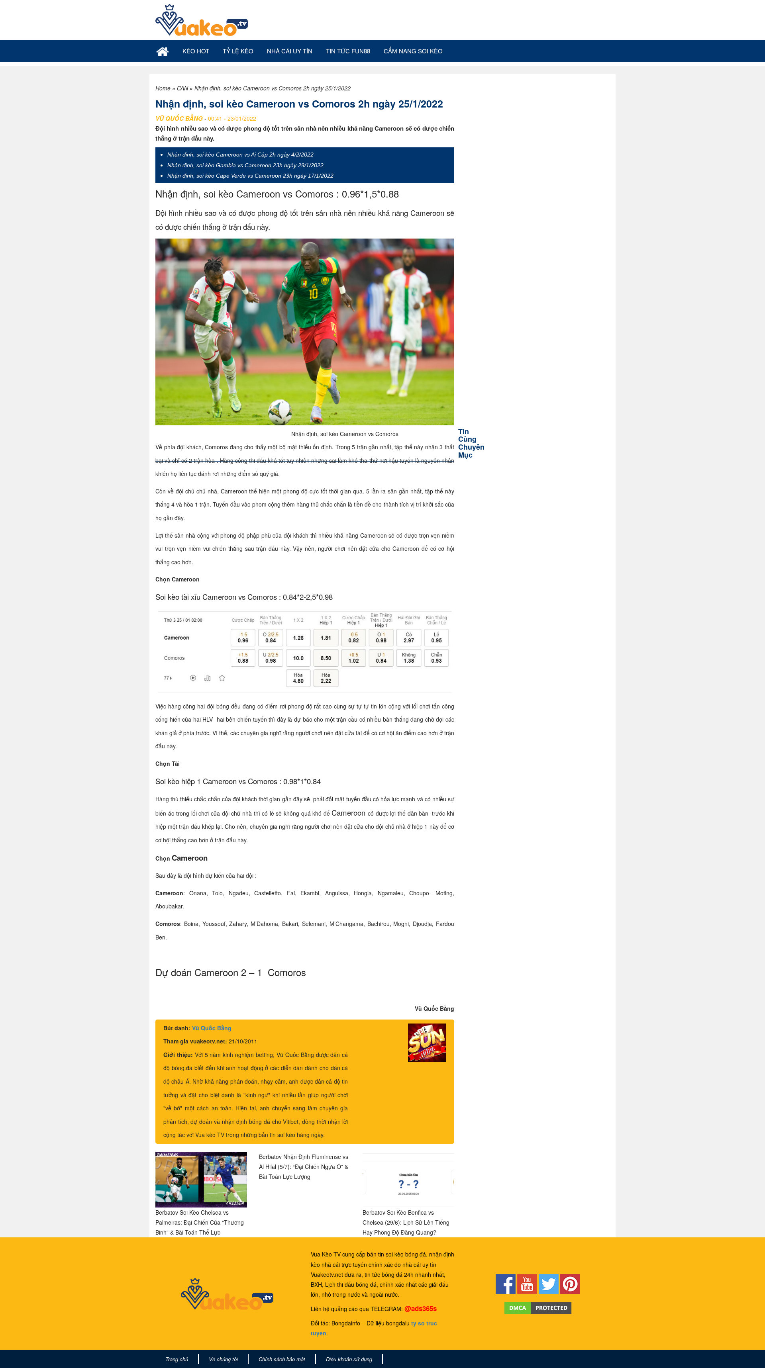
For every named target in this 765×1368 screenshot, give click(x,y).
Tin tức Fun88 (348, 51)
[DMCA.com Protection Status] (538, 1307)
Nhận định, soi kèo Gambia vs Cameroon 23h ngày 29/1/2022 (245, 165)
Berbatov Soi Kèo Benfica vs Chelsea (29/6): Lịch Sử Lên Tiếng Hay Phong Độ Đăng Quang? (406, 1222)
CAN (182, 88)
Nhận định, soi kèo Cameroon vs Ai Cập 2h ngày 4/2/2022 (240, 154)
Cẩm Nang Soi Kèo (413, 51)
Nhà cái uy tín (289, 51)
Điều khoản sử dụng (349, 1359)
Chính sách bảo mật (282, 1359)
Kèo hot (195, 51)
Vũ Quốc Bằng (211, 1028)
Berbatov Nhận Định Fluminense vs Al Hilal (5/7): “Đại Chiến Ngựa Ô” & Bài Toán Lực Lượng (303, 1166)
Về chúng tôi (223, 1359)
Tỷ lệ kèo (238, 51)
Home (163, 88)
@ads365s (420, 1308)
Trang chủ (176, 1359)
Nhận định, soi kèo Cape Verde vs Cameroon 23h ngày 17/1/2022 (250, 175)
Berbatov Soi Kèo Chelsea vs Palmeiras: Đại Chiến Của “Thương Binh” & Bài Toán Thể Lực (199, 1222)
